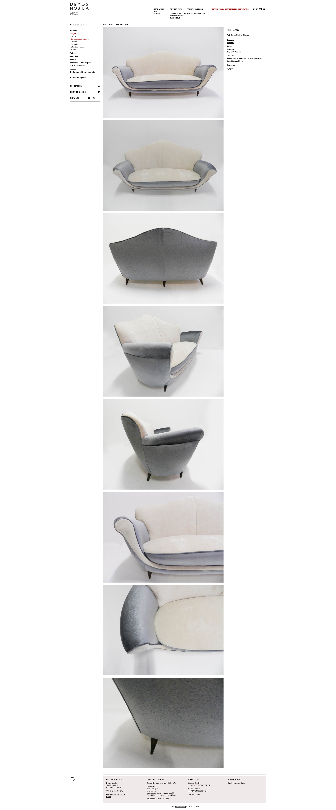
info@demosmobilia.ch (236, 783)
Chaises (74, 42)
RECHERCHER (76, 86)
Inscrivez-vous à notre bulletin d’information (230, 9)
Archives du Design (195, 9)
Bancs (73, 36)
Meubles (74, 56)
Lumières (74, 30)
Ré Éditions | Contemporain (82, 72)
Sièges (73, 33)
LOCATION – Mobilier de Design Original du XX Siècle (178, 16)
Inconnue (230, 43)
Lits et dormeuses (78, 47)
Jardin (73, 69)
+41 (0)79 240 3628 (195, 791)
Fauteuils (74, 44)
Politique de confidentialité (115, 795)
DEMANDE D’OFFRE (78, 92)
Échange (156, 14)
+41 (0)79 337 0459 (195, 785)
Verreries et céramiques (80, 63)
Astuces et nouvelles (196, 14)
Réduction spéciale (79, 77)
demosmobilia (180, 807)
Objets (73, 59)
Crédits (108, 797)
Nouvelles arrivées (78, 25)
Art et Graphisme (77, 66)
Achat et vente (176, 9)
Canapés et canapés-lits (80, 39)
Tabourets (74, 50)
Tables (73, 53)
